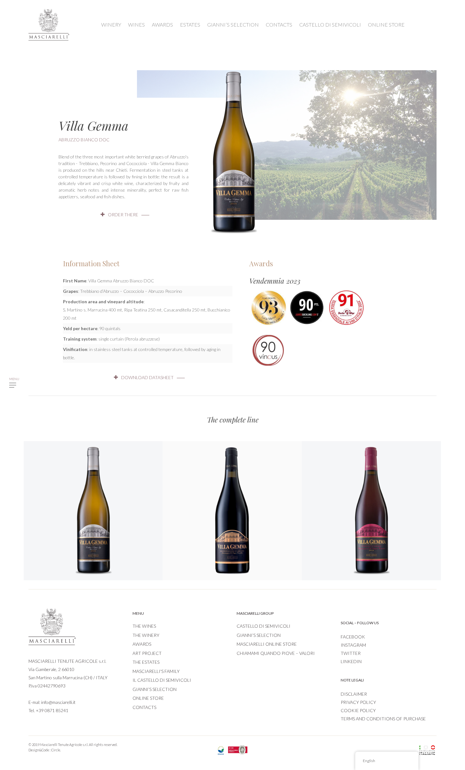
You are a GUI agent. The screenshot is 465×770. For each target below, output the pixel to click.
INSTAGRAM (353, 645)
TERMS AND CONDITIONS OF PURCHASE (383, 718)
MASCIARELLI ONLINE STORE (267, 644)
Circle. (56, 750)
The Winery (146, 635)
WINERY (111, 25)
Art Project (147, 653)
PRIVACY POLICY (358, 702)
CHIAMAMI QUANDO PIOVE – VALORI (276, 653)
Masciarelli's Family (156, 671)
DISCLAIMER (354, 694)
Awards (142, 644)
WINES (136, 25)
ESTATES (190, 25)
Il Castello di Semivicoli (162, 680)
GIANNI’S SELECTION (233, 25)
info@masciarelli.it (58, 702)
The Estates (146, 662)
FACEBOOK (353, 636)
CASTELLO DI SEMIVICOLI (330, 25)
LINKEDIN (351, 661)
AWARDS (162, 25)
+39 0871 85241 (52, 710)
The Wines (144, 626)
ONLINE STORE (386, 25)
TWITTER (351, 653)
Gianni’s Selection (155, 689)
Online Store (148, 698)
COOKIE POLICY (358, 710)
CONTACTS (279, 25)
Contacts (144, 707)
